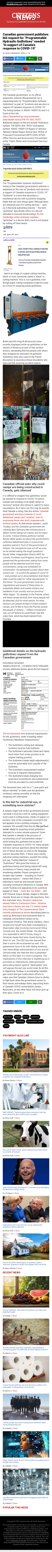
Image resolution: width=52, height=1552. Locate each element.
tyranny (25, 1017)
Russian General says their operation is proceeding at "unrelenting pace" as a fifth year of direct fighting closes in (25, 1349)
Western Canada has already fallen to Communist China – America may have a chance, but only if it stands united (25, 903)
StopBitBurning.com (14, 4)
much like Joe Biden (30, 891)
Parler (20, 59)
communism (9, 1021)
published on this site (18, 1540)
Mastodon (9, 59)
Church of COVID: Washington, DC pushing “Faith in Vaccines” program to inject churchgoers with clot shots (24, 1264)
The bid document (11, 733)
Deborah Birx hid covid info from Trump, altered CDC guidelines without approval (22, 1226)
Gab (32, 59)
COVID (6, 1026)
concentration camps (35, 1021)
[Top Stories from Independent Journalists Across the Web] (26, 24)
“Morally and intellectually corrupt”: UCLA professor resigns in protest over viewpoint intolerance (25, 1076)
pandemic (20, 1021)
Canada (17, 1017)
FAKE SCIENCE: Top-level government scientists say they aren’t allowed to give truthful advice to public (24, 1113)
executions (8, 1017)
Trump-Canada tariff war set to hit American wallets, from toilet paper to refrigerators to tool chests (25, 1386)
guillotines (35, 1017)
